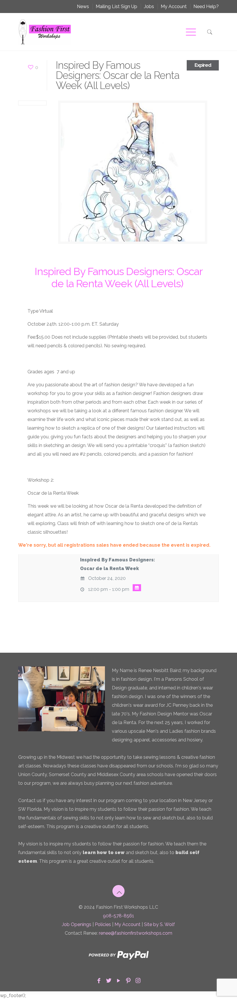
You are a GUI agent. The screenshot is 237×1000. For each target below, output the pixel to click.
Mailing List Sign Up (116, 6)
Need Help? (206, 6)
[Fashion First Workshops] (44, 32)
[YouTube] (118, 980)
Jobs (149, 6)
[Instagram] (138, 980)
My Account (174, 6)
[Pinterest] (128, 980)
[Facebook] (99, 980)
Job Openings (76, 924)
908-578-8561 (118, 916)
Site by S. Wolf (159, 924)
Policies (103, 924)
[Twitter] (109, 980)
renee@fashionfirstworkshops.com (135, 933)
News (83, 6)
